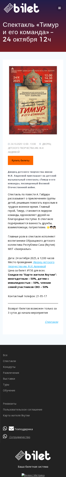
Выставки (9, 378)
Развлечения (11, 372)
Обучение (9, 390)
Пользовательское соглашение (22, 409)
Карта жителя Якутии (16, 415)
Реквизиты (9, 403)
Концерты (9, 367)
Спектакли (9, 361)
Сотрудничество (19, 437)
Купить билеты (20, 160)
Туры (6, 384)
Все (5, 355)
